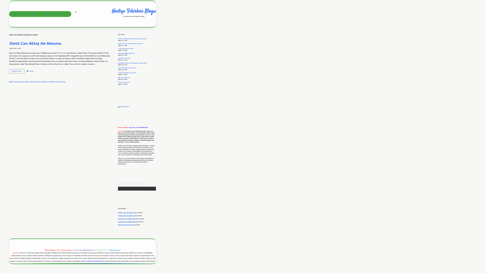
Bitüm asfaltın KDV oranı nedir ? (127, 68)
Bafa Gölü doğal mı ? (124, 77)
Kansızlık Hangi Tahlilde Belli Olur (128, 218)
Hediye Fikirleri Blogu (134, 11)
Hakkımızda (62, 14)
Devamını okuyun (18, 71)
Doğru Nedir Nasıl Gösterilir (126, 224)
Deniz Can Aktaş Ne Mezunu (35, 43)
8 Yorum (31, 71)
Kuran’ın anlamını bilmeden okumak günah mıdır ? (132, 38)
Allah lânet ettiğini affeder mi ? (126, 53)
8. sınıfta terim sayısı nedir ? (126, 48)
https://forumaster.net (16, 82)
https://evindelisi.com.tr (50, 82)
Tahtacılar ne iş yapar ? (124, 58)
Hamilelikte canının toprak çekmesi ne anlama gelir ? (132, 63)
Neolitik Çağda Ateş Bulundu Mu (127, 212)
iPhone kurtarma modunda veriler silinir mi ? (130, 43)
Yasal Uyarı (47, 14)
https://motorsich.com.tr (33, 82)
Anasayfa (15, 14)
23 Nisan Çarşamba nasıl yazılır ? (127, 72)
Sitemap (62, 82)
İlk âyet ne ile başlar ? (124, 82)
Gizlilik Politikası (31, 14)
